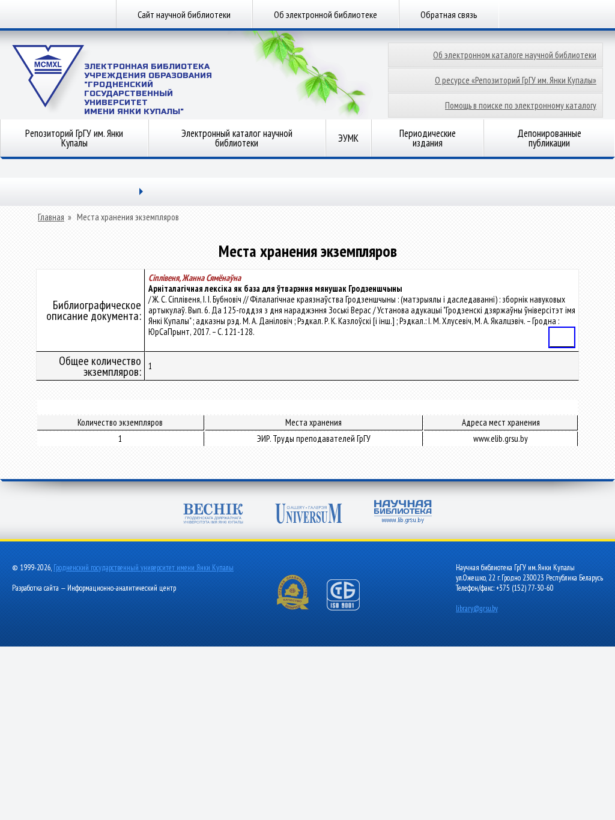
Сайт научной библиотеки (184, 14)
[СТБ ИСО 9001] (351, 608)
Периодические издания (427, 138)
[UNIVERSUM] (308, 515)
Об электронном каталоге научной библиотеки (514, 55)
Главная (51, 217)
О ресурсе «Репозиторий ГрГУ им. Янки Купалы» (515, 80)
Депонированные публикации (549, 138)
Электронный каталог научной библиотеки (236, 138)
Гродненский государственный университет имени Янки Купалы (143, 567)
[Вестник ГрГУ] (213, 515)
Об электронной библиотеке (325, 14)
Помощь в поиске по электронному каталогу (520, 105)
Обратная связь (448, 14)
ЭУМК (348, 138)
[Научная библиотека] (403, 513)
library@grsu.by (477, 608)
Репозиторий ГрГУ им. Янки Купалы (74, 138)
